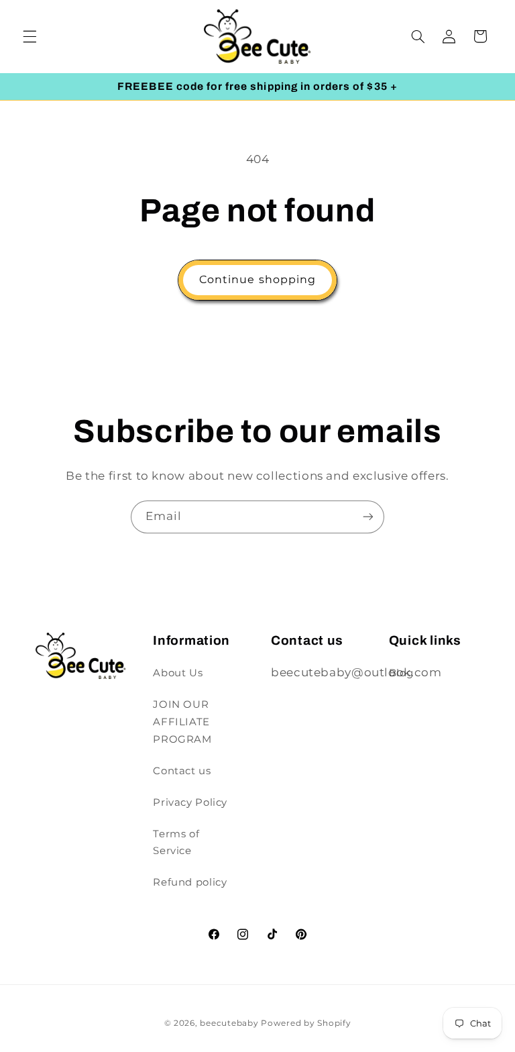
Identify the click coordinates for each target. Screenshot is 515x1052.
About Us (178, 673)
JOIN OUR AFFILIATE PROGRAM (182, 721)
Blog (401, 673)
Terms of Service (176, 842)
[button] (29, 36)
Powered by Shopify (306, 1023)
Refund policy (190, 882)
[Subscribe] (368, 517)
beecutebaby (229, 1023)
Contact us (182, 771)
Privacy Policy (190, 802)
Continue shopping (257, 279)
